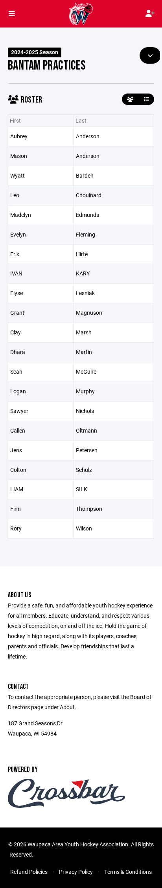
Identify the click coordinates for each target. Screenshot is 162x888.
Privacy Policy (76, 871)
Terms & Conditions (128, 871)
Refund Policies (29, 871)
